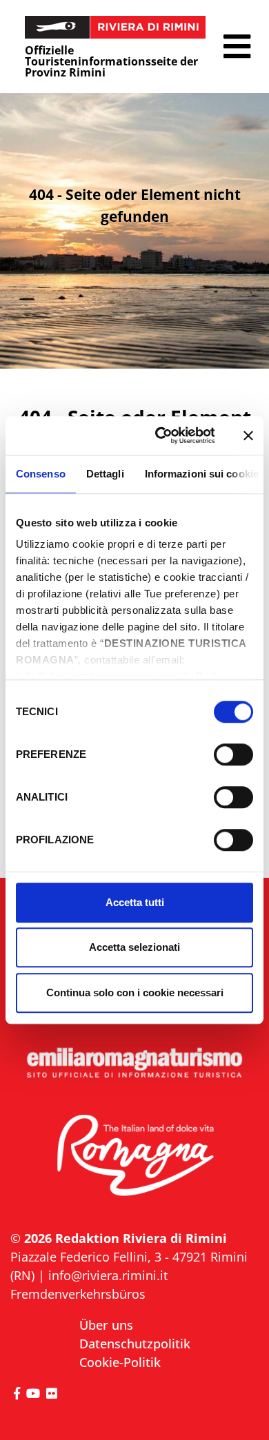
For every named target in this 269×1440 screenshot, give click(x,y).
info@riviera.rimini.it (108, 1275)
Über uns (106, 1325)
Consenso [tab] (41, 474)
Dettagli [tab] (105, 474)
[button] (236, 46)
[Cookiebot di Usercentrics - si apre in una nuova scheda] (160, 435)
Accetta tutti (135, 902)
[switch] (233, 754)
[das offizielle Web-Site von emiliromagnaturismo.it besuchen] (134, 1063)
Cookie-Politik (120, 1362)
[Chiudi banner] (248, 435)
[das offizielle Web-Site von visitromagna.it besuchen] (134, 1156)
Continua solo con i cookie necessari (134, 992)
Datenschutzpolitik (134, 1343)
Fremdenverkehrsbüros (78, 1294)
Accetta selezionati (134, 947)
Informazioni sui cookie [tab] (202, 474)
